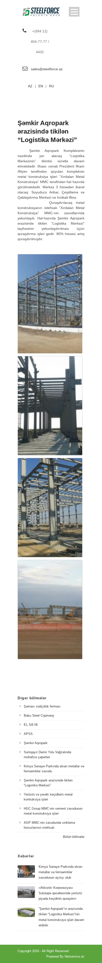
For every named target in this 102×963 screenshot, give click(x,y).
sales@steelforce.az (47, 69)
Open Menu (74, 12)
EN (40, 86)
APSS (28, 734)
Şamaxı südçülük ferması (42, 706)
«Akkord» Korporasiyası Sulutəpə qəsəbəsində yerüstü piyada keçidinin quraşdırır (60, 893)
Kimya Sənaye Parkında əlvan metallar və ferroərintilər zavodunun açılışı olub (60, 872)
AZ (30, 86)
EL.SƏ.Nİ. (31, 725)
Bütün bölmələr (73, 837)
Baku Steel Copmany (39, 715)
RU (51, 86)
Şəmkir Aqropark (36, 743)
